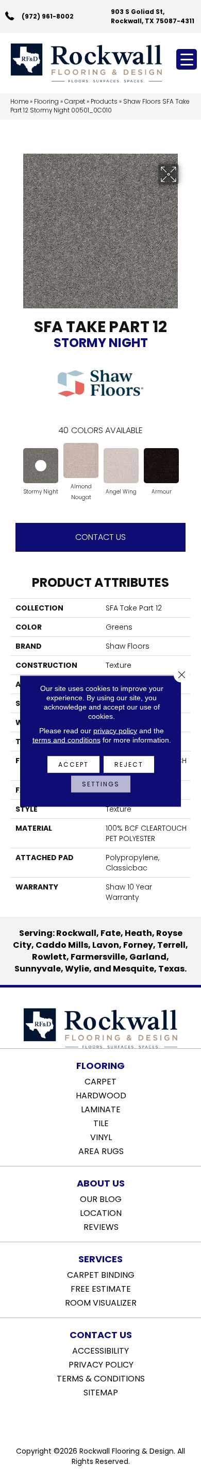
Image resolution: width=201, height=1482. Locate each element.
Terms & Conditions (101, 1378)
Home (19, 101)
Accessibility (100, 1350)
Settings (101, 784)
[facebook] (89, 1418)
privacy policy (115, 731)
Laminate (101, 1109)
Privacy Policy (101, 1364)
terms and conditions (66, 740)
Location (101, 1212)
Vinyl (101, 1136)
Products (104, 101)
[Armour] (161, 466)
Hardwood (101, 1095)
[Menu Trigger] (186, 59)
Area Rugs (101, 1150)
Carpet (74, 101)
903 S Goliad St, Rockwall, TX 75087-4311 (152, 16)
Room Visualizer (101, 1302)
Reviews (101, 1226)
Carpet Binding (101, 1274)
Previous (15, 463)
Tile (101, 1122)
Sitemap (100, 1392)
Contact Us (100, 537)
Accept (73, 764)
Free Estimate (101, 1288)
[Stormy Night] (41, 466)
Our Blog (101, 1198)
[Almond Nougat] (81, 460)
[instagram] (107, 1418)
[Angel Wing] (121, 466)
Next (185, 463)
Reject (128, 764)
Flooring (46, 101)
